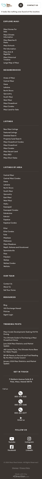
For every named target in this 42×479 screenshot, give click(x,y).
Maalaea (7, 238)
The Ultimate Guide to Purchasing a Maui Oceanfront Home (20, 339)
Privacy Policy (25, 468)
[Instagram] (29, 439)
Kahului (6, 217)
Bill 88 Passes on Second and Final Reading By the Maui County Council (21, 357)
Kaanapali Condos (11, 210)
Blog (5, 305)
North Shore (8, 91)
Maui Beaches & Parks (10, 41)
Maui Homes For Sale (10, 31)
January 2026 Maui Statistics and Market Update (20, 363)
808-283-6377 (20, 413)
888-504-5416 (21, 405)
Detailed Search (10, 136)
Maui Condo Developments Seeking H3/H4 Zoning (21, 333)
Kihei (5, 228)
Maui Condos (9, 106)
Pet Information (10, 49)
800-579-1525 (20, 397)
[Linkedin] (29, 447)
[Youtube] (12, 439)
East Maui (7, 197)
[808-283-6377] (20, 410)
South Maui (8, 97)
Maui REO (7, 155)
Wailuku (7, 266)
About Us (7, 287)
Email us (21, 420)
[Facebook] (12, 447)
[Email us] (21, 418)
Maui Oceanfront (10, 103)
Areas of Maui (9, 78)
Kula (5, 235)
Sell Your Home (10, 290)
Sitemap (15, 468)
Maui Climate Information (9, 36)
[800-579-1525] (20, 393)
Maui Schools (9, 46)
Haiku (6, 204)
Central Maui (9, 81)
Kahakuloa (8, 213)
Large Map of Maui (11, 63)
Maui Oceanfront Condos (14, 142)
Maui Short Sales (10, 158)
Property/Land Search (12, 139)
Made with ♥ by (21, 474)
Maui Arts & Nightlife (8, 53)
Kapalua (7, 220)
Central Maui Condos (12, 178)
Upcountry (8, 94)
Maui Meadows (10, 244)
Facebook (12, 450)
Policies (7, 311)
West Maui (8, 100)
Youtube (11, 442)
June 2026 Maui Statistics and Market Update (18, 345)
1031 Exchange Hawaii (12, 308)
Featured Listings (10, 133)
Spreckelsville (9, 251)
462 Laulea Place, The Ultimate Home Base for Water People (21, 351)
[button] (20, 5)
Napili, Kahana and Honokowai (16, 247)
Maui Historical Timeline (10, 59)
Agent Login (8, 315)
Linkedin (29, 450)
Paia (5, 254)
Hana (6, 84)
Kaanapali (8, 207)
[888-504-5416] (20, 401)
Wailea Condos (10, 263)
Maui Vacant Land (11, 152)
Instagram (29, 442)
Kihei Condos (9, 232)
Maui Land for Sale (11, 110)
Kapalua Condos (10, 223)
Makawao (8, 241)
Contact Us (8, 284)
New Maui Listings (11, 129)
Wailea (6, 260)
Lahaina (7, 87)
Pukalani (7, 257)
